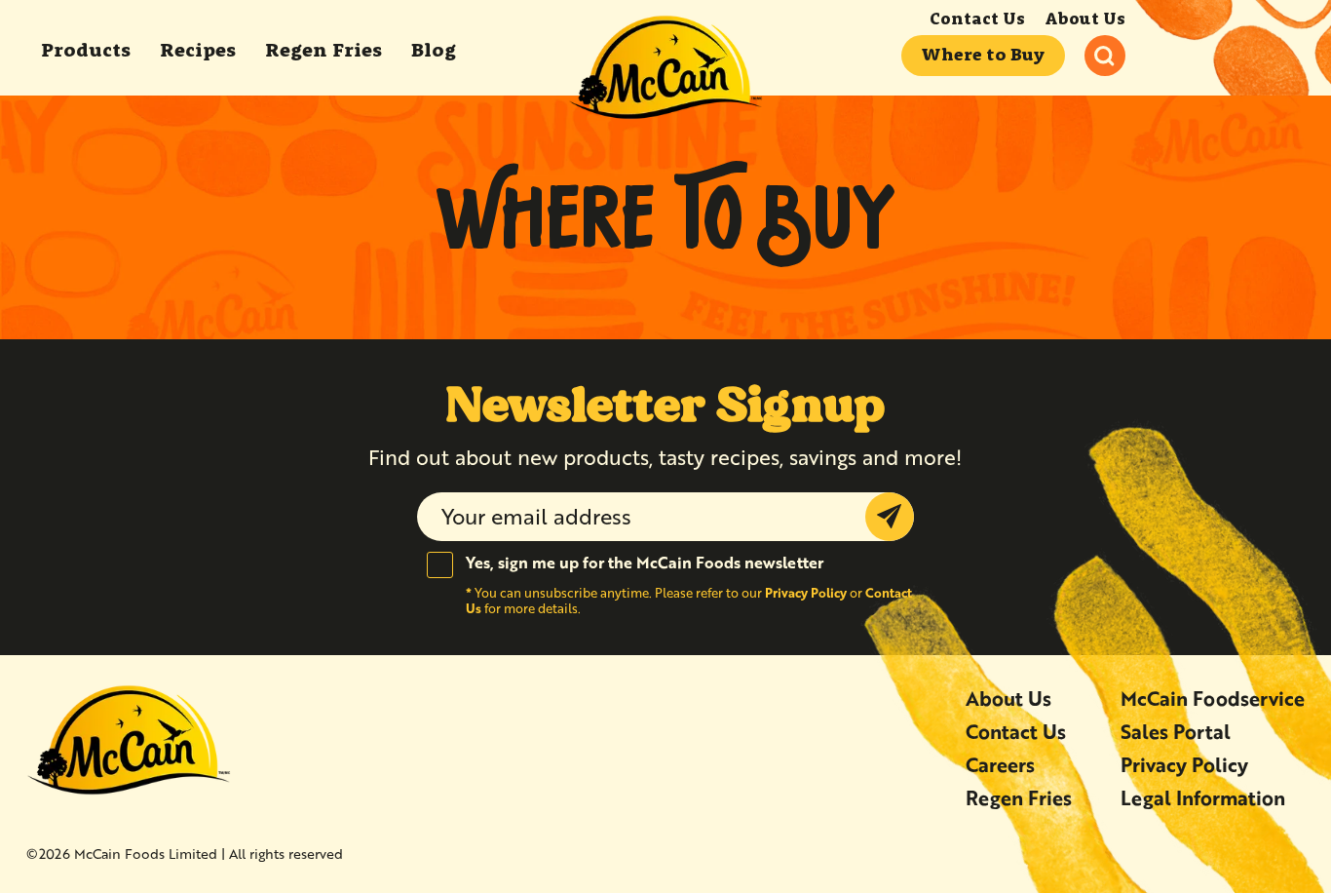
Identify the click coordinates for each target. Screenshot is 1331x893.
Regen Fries (1019, 798)
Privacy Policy (806, 592)
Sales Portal (1176, 732)
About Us (1085, 20)
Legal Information (1203, 798)
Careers (1000, 765)
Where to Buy (983, 55)
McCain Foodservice (1213, 698)
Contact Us (977, 20)
